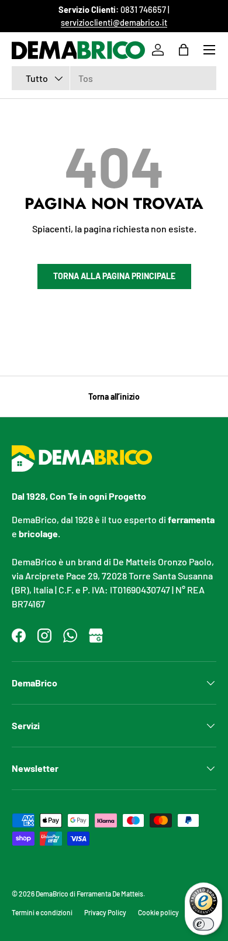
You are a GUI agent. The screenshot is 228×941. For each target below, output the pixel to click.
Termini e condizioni (42, 912)
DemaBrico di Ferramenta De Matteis (89, 894)
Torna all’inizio (114, 396)
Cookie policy (158, 912)
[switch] (203, 924)
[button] (183, 50)
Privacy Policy (105, 912)
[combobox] (114, 78)
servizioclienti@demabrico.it (114, 23)
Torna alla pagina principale (114, 276)
